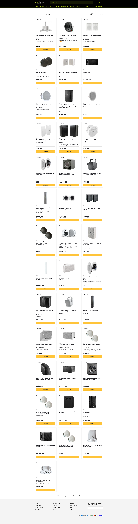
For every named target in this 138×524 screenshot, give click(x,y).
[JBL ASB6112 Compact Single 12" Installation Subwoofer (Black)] (69, 164)
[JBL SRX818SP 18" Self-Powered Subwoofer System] (45, 436)
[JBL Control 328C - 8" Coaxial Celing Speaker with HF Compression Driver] (69, 27)
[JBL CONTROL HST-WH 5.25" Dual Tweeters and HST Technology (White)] (45, 336)
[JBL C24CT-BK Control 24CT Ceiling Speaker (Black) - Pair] (45, 62)
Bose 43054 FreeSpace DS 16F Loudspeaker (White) (89, 140)
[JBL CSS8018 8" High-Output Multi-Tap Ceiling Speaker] (45, 164)
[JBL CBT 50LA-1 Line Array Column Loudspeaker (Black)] (92, 302)
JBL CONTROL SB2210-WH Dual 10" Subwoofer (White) (67, 345)
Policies (36, 503)
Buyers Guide (72, 507)
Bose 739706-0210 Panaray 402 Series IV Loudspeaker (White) (45, 140)
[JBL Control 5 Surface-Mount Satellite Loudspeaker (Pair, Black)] (69, 131)
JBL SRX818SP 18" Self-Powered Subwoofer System (45, 446)
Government (57, 6)
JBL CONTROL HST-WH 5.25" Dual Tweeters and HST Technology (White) (45, 345)
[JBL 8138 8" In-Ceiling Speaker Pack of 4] (92, 96)
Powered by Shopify (47, 520)
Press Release (72, 511)
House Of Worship (70, 6)
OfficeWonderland (41, 520)
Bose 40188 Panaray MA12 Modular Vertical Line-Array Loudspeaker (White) (45, 277)
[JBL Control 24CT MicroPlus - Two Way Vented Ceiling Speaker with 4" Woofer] (69, 233)
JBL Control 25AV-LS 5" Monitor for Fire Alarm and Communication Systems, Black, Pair (91, 208)
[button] (102, 3)
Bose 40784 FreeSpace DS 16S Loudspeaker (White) (66, 277)
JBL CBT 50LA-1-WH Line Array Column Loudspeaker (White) (45, 207)
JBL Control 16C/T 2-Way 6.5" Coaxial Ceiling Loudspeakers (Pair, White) (91, 345)
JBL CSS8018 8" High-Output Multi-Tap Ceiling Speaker (45, 174)
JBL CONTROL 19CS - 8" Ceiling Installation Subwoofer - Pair (66, 446)
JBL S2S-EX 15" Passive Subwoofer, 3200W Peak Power (68, 412)
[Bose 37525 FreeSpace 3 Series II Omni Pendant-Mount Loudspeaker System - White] (45, 27)
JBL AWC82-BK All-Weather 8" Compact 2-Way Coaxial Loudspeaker (92, 174)
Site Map (71, 509)
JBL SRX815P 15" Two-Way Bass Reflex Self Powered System (92, 412)
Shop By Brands (48, 6)
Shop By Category (39, 6)
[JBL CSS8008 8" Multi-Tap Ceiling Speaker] (92, 268)
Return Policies (38, 505)
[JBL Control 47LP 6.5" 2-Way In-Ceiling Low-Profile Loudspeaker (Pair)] (45, 470)
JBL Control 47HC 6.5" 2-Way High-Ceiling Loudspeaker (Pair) (92, 446)
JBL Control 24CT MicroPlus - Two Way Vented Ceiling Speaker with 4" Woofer (68, 242)
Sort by (43, 14)
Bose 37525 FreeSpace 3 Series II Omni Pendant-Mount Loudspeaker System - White (45, 37)
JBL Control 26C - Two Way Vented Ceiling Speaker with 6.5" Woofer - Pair (45, 105)
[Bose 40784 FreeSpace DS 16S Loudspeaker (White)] (69, 268)
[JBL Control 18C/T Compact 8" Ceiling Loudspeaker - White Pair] (69, 198)
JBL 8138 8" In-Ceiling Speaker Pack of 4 (92, 104)
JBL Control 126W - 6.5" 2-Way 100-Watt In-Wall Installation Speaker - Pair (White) (92, 37)
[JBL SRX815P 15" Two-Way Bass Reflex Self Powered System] (92, 402)
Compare (87, 14)
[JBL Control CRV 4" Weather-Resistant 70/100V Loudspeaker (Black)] (45, 369)
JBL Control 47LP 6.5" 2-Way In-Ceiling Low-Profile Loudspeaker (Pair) (45, 479)
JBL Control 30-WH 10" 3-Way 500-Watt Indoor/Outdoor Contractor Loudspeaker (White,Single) (92, 243)
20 (73, 495)
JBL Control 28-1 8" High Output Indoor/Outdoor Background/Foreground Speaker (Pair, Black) (69, 106)
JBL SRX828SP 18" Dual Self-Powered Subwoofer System (91, 72)
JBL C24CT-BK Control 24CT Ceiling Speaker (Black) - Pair (44, 72)
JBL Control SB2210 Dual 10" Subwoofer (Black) (68, 379)
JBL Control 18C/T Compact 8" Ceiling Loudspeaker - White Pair (68, 207)
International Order (39, 507)
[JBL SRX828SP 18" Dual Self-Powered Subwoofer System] (92, 62)
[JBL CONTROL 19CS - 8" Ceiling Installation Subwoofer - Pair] (69, 436)
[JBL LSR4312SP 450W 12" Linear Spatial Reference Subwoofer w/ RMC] (92, 369)
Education (63, 6)
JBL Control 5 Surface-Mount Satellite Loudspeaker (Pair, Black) (68, 140)
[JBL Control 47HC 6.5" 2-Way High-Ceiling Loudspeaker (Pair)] (92, 436)
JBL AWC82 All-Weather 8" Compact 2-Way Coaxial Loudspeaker (68, 311)
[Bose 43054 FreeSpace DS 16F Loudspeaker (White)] (92, 131)
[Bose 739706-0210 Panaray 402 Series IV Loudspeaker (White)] (45, 131)
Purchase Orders (56, 503)
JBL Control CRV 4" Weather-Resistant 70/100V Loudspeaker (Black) (45, 379)
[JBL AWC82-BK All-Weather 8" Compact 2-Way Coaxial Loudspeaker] (92, 164)
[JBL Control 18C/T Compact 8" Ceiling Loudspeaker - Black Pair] (45, 233)
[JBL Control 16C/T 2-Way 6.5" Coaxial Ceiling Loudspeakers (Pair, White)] (92, 336)
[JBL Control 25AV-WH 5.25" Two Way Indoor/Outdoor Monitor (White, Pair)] (69, 62)
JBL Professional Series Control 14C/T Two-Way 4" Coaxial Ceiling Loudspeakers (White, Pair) (44, 412)
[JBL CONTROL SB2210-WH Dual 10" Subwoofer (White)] (69, 336)
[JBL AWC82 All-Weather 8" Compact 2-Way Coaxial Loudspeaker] (69, 302)
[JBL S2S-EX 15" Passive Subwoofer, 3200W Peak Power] (69, 402)
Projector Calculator (74, 505)
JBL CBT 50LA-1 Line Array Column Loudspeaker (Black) (90, 311)
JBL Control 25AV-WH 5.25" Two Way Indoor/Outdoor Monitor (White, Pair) (68, 72)
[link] (59, 495)
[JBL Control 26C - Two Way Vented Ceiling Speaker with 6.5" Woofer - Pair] (45, 96)
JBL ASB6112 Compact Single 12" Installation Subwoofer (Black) (66, 174)
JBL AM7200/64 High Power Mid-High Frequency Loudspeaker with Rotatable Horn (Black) (45, 312)
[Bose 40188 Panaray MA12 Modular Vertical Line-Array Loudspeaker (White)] (45, 268)
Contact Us (78, 6)
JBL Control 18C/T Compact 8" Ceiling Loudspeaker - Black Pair (44, 242)
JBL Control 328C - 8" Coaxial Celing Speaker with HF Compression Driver (67, 36)
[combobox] (71, 2)
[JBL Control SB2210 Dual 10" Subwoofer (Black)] (69, 369)
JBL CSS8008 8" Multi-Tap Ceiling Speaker (90, 277)
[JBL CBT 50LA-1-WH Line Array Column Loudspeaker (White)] (45, 198)
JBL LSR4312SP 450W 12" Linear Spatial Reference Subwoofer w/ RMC (91, 379)
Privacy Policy (38, 509)
